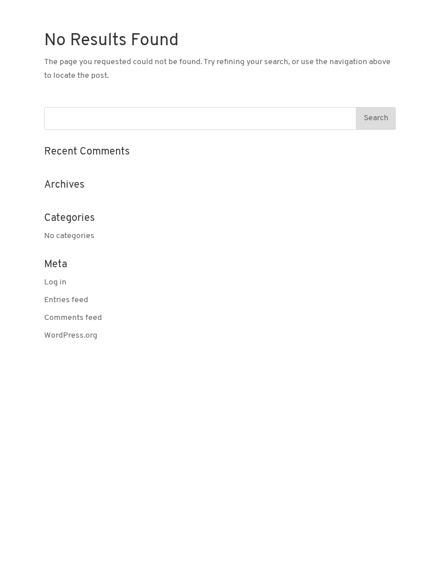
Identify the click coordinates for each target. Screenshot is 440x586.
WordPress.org (70, 335)
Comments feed (73, 318)
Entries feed (66, 300)
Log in (55, 282)
